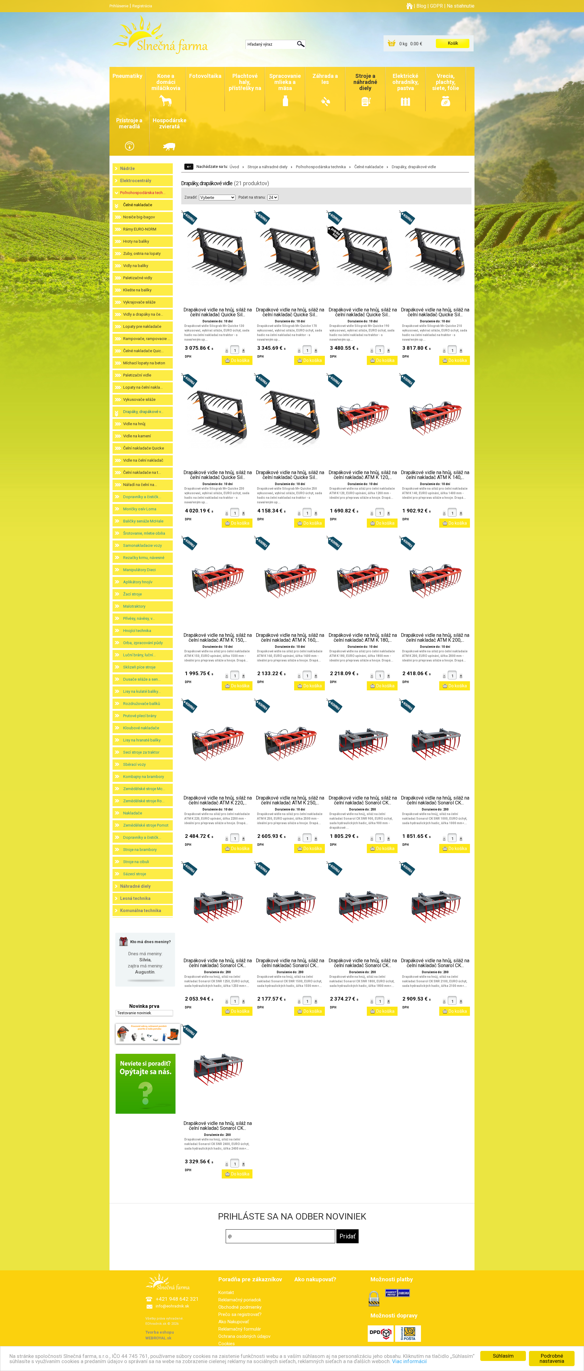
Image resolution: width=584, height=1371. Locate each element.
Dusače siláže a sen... (142, 679)
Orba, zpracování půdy (143, 642)
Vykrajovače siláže (139, 302)
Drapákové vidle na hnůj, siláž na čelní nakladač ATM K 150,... (217, 638)
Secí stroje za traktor (141, 752)
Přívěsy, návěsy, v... (139, 618)
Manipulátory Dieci (139, 569)
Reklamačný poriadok (239, 1300)
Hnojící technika (137, 630)
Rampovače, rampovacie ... (146, 338)
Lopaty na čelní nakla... (143, 387)
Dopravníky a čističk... (142, 497)
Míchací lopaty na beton (144, 363)
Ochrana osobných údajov (244, 1336)
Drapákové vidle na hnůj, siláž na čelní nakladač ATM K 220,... (217, 800)
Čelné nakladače (137, 205)
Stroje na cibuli (136, 861)
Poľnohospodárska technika (321, 167)
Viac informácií (409, 1361)
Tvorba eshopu (159, 1332)
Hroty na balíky (136, 241)
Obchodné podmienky (240, 1307)
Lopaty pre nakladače (142, 326)
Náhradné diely (135, 886)
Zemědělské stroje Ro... (144, 801)
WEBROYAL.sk (158, 1338)
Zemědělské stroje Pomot (146, 825)
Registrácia (142, 6)
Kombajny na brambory (143, 776)
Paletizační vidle (137, 375)
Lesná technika (135, 898)
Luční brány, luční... (139, 655)
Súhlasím (503, 1356)
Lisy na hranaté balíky (142, 740)
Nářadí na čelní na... (140, 484)
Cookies (226, 1343)
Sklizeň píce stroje (139, 667)
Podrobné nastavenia (552, 1358)
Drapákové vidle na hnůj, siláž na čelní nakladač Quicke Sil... (217, 312)
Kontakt (226, 1292)
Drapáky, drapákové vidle (414, 167)
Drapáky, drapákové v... (143, 411)
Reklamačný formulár (239, 1329)
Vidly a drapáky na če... (143, 314)
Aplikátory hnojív (137, 582)
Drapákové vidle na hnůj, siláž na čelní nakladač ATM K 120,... (362, 475)
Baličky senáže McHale (143, 521)
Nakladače (132, 813)
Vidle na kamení (137, 436)
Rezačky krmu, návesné (143, 557)
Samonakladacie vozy (142, 545)
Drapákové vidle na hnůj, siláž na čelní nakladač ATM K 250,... (290, 800)
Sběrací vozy (134, 764)
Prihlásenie (118, 6)
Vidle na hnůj (134, 424)
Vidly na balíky (135, 265)
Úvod (234, 167)
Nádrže (127, 168)
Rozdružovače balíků (141, 703)
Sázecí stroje (134, 874)
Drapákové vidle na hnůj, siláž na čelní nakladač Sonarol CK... (362, 800)
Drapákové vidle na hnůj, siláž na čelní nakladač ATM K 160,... (290, 638)
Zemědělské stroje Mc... (144, 788)
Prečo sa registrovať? (240, 1314)
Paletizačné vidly (137, 278)
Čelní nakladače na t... (142, 472)
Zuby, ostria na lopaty (142, 253)
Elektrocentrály (135, 180)
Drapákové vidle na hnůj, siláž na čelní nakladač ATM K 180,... (362, 638)
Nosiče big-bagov (139, 217)
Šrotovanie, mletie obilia (144, 533)
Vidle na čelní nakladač (143, 460)
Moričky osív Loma (139, 509)
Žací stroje (132, 594)
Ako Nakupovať (233, 1321)
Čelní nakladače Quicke (143, 448)
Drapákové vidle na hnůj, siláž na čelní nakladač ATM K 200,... (435, 638)
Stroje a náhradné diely (267, 167)
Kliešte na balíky (137, 290)
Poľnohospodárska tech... (142, 192)
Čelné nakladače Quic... (143, 351)
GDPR (436, 6)
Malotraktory (134, 606)
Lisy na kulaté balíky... (142, 691)
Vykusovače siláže (139, 399)
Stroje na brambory (140, 849)
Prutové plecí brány (139, 715)
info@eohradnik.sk (172, 1306)
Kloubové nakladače (141, 728)
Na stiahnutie (460, 6)
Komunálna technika (140, 910)
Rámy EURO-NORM (139, 229)
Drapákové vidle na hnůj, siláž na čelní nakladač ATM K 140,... (435, 475)
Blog (421, 6)
